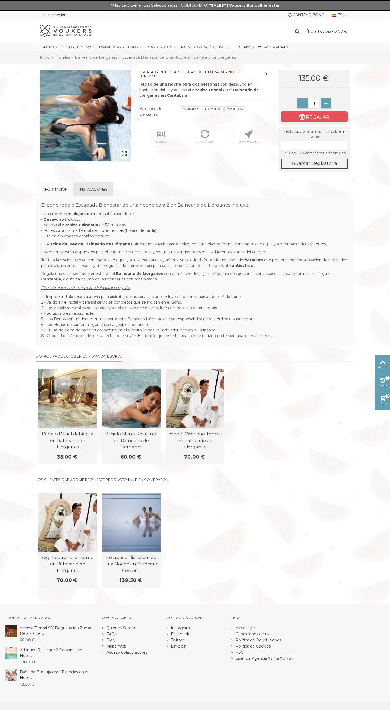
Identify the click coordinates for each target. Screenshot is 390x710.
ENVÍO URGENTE (249, 141)
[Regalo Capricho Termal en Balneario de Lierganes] (195, 398)
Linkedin (178, 646)
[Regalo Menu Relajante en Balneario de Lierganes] (131, 398)
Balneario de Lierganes (96, 57)
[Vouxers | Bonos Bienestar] (66, 30)
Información (55, 189)
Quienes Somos (120, 627)
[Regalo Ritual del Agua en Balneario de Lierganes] (67, 398)
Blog (110, 640)
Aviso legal (245, 627)
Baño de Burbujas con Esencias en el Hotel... (54, 675)
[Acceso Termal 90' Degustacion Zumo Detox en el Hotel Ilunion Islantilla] (11, 630)
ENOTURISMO (243, 47)
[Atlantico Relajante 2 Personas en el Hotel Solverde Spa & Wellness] (11, 652)
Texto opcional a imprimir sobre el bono (314, 134)
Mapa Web (116, 646)
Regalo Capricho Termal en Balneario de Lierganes (195, 440)
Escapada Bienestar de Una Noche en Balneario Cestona (131, 564)
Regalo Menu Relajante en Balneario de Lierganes (131, 440)
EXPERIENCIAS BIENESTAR (119, 47)
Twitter (177, 640)
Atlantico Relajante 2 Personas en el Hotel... (53, 653)
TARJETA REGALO (275, 47)
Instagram (180, 627)
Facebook (179, 634)
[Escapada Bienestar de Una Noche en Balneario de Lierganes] (85, 115)
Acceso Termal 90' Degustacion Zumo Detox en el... (55, 630)
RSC (239, 652)
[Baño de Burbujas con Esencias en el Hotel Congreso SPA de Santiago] (11, 675)
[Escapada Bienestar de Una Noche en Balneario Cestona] (131, 522)
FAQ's (111, 634)
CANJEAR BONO (309, 14)
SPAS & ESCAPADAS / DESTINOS (202, 47)
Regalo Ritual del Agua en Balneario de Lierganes (67, 440)
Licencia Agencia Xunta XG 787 (264, 658)
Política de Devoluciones (258, 640)
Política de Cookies (253, 646)
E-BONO (161, 141)
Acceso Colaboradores (126, 652)
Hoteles (62, 57)
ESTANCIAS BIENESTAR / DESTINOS (66, 47)
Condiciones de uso (253, 634)
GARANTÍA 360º (205, 141)
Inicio (45, 57)
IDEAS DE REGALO (159, 47)
